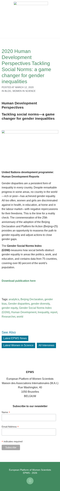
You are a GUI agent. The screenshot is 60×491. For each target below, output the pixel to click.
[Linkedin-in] (30, 480)
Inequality (43, 312)
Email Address (10, 426)
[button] (5, 19)
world (20, 316)
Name (6, 412)
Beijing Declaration (31, 299)
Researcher (8, 316)
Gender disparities (19, 303)
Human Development (23, 312)
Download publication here (19, 280)
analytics (14, 299)
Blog (8, 91)
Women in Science (24, 91)
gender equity (10, 307)
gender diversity (40, 303)
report (53, 312)
